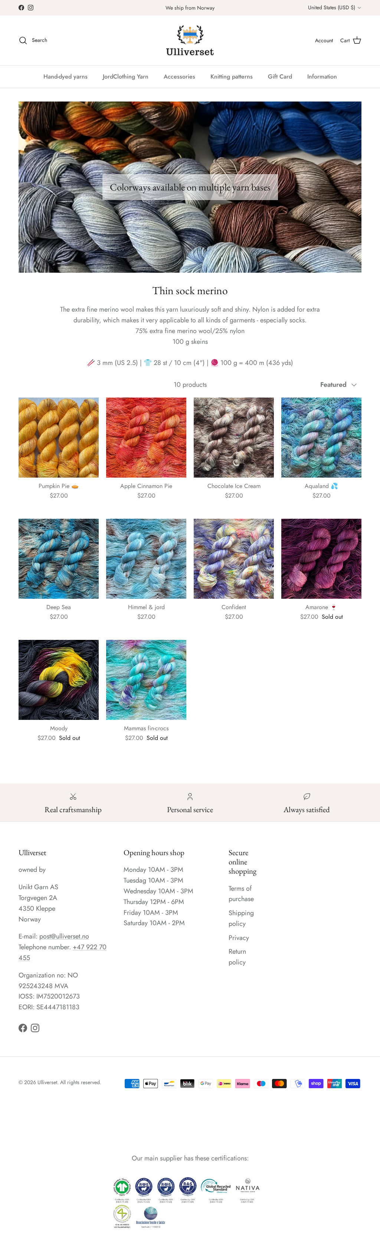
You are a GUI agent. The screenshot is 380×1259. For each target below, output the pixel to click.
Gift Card (280, 76)
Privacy (239, 938)
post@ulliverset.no (64, 936)
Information (322, 76)
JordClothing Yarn (125, 76)
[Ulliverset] (190, 40)
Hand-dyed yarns (65, 76)
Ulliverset (47, 1082)
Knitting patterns (231, 76)
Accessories (179, 76)
